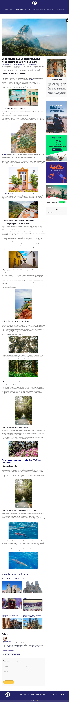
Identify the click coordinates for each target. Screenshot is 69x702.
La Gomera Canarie (16, 654)
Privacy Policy (50, 212)
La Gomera (30, 79)
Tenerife (26, 77)
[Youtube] (61, 695)
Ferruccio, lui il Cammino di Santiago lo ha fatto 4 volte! (32, 579)
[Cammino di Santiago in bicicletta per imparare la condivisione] (32, 624)
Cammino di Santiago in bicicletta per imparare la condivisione (32, 616)
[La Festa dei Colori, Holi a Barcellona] (12, 603)
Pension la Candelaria (6, 193)
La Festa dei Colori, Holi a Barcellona (11, 597)
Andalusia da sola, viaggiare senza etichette (10, 616)
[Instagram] (54, 695)
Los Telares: (4, 154)
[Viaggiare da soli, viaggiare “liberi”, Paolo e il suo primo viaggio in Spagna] (12, 587)
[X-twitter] (59, 695)
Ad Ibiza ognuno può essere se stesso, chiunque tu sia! (31, 597)
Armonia (36, 700)
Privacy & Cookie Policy (40, 694)
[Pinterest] (64, 695)
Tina (38, 540)
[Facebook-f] (56, 695)
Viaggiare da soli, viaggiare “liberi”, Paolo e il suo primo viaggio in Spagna (11, 579)
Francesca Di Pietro (7, 64)
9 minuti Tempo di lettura (33, 64)
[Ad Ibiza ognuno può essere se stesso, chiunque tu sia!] (32, 609)
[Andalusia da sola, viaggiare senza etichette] (12, 624)
